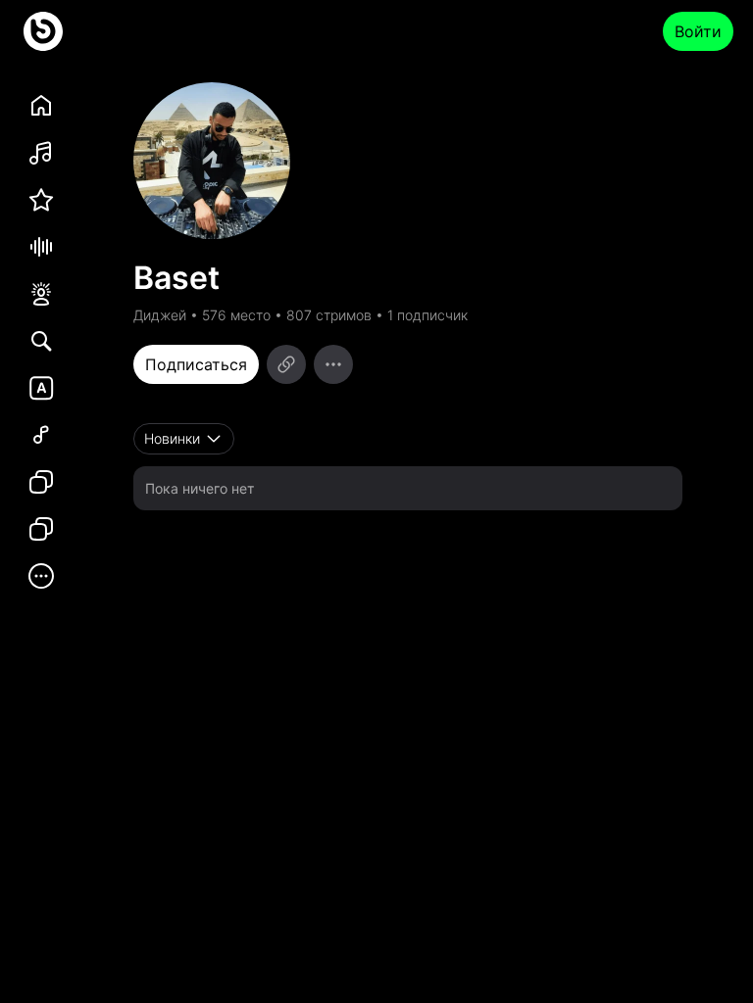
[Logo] (43, 31)
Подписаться (196, 364)
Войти (698, 31)
